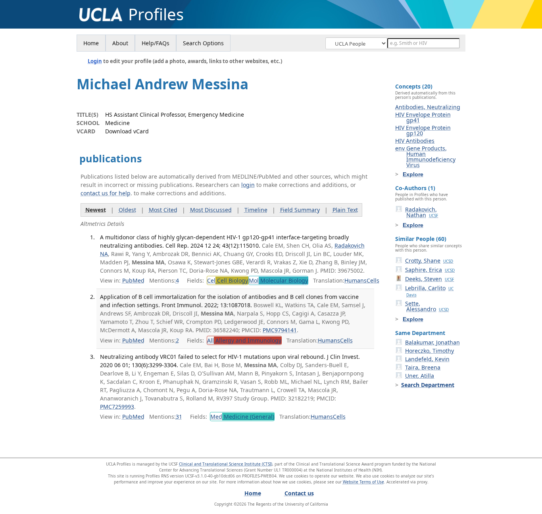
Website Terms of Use (363, 482)
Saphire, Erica (430, 269)
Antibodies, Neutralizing (427, 107)
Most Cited (163, 210)
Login (95, 61)
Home (91, 43)
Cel (227, 280)
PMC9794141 (280, 330)
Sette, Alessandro (427, 306)
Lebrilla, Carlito (429, 291)
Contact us (299, 493)
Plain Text (345, 210)
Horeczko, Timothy (429, 350)
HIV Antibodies (414, 140)
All (244, 340)
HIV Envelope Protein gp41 (423, 117)
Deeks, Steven (429, 279)
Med (242, 416)
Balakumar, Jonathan (432, 342)
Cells (373, 280)
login (248, 185)
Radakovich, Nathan (421, 212)
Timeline (255, 210)
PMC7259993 (117, 406)
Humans (355, 280)
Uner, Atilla (419, 375)
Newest (95, 210)
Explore (413, 174)
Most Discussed (211, 210)
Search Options (203, 43)
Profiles (156, 14)
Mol (278, 280)
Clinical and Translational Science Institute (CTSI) (225, 464)
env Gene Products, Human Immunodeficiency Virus (425, 156)
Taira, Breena (422, 367)
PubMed (133, 280)
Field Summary (300, 210)
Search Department (427, 385)
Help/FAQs (155, 43)
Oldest (127, 210)
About (120, 43)
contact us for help (106, 193)
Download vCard (127, 131)
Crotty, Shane (429, 260)
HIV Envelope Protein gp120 (423, 130)
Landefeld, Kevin (427, 359)
